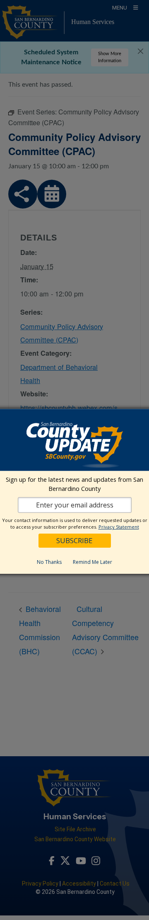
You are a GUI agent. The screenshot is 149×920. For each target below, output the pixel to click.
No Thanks (49, 562)
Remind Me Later (92, 562)
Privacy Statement (119, 527)
